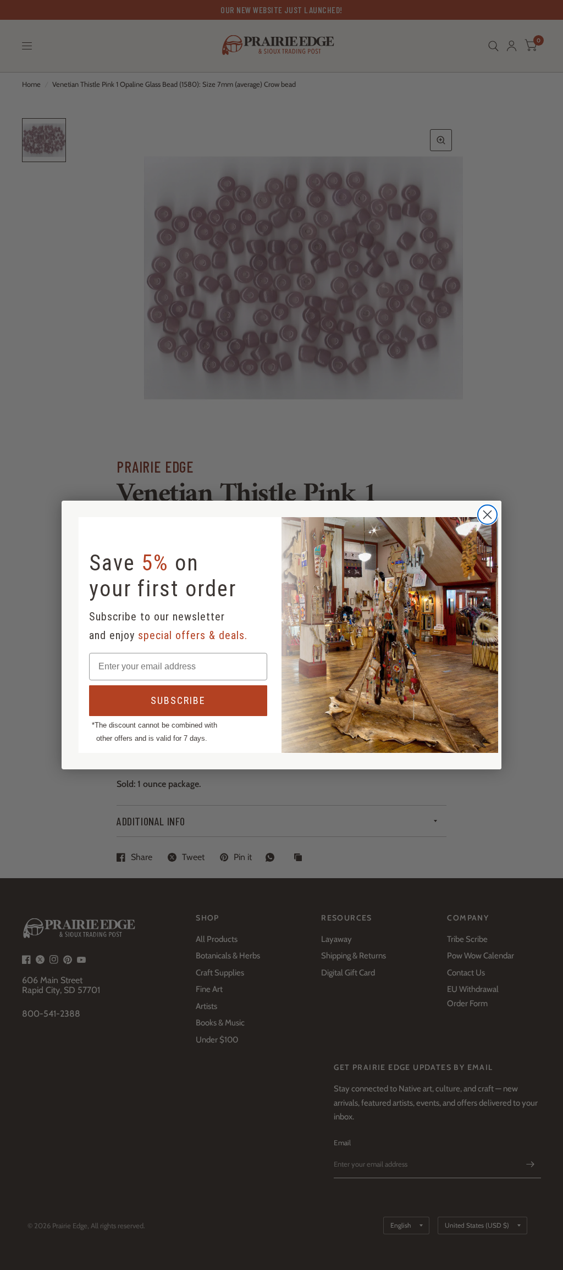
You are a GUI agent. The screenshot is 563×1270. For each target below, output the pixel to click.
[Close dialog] (487, 514)
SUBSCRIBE (178, 700)
